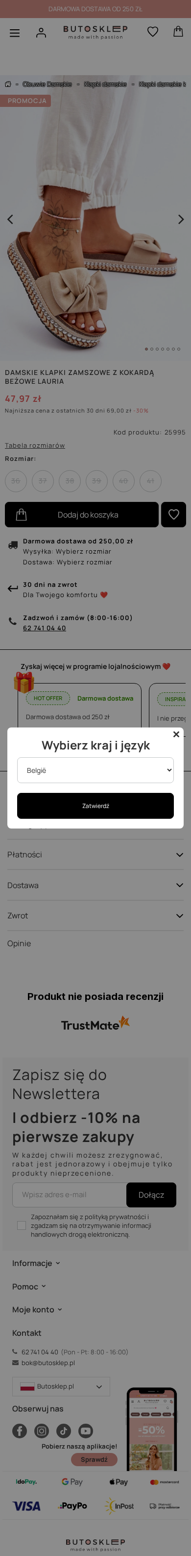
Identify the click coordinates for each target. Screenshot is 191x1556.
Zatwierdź (95, 806)
